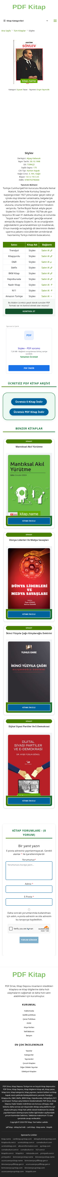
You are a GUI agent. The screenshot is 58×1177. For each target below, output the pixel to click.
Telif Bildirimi (29, 1031)
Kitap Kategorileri (15, 20)
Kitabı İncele (29, 521)
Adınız (28, 883)
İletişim (29, 1035)
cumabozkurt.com (44, 1142)
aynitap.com (45, 1146)
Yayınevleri (29, 1059)
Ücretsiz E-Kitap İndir (29, 401)
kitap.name (40, 1127)
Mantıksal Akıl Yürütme (29, 446)
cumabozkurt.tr (27, 1149)
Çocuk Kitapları (29, 1063)
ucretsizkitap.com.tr (26, 1142)
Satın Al (46, 250)
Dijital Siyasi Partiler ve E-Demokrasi (29, 726)
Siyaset (20, 89)
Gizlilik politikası (29, 1015)
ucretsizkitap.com (8, 1146)
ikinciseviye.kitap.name (44, 1157)
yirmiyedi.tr (6, 1157)
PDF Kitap (28, 1122)
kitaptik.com (31, 1171)
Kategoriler (29, 1055)
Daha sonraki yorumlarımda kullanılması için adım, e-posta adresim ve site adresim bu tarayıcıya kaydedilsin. (29, 916)
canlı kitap (31, 1127)
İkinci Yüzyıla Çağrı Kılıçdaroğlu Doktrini (29, 633)
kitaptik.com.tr (7, 1153)
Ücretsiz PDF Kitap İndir (29, 412)
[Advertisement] (29, 121)
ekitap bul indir (20, 1127)
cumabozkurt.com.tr (10, 1149)
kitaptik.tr (20, 1153)
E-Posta (28, 896)
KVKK (29, 1023)
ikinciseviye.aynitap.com (34, 1168)
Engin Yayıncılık (43, 89)
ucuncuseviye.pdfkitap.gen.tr (38, 1164)
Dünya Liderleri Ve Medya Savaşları (29, 540)
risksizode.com (32, 1153)
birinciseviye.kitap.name (23, 1157)
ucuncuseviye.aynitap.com (12, 1171)
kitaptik (49, 1127)
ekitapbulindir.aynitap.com (45, 1139)
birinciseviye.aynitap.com (12, 1168)
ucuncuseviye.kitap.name (12, 1160)
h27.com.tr (40, 1149)
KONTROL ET (29, 311)
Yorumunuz (28, 859)
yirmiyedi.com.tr (47, 1153)
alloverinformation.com (28, 1146)
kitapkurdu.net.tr (8, 1142)
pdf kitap (9, 1127)
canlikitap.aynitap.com (22, 1139)
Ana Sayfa (6, 30)
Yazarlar (29, 1050)
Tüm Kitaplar (20, 30)
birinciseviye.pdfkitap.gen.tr (36, 1160)
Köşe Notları (29, 1027)
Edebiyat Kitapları (29, 1071)
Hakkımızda (29, 1011)
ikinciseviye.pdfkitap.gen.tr (12, 1164)
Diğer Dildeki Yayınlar (29, 1067)
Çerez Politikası (29, 1019)
